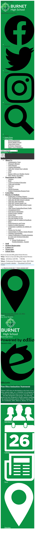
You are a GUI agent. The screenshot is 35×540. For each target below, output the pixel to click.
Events (3, 265)
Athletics (10, 179)
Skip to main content (7, 1)
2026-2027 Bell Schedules (16, 201)
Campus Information (14, 167)
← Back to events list (8, 268)
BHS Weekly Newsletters (15, 175)
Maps (9, 221)
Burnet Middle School (14, 142)
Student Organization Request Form (18, 191)
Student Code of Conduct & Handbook (19, 220)
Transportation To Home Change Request (20, 232)
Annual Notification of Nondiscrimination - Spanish (20, 241)
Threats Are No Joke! (14, 230)
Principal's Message (14, 164)
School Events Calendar (15, 213)
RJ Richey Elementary (14, 146)
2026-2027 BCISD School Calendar (19, 200)
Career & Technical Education (17, 182)
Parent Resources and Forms (16, 223)
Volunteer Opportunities (15, 233)
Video (10, 170)
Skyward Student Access (15, 218)
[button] (8, 139)
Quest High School (14, 144)
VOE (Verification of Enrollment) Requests (21, 198)
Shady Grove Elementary (15, 147)
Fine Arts (11, 186)
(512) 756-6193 (9, 315)
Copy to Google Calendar (8, 263)
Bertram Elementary (14, 141)
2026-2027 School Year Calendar (18, 169)
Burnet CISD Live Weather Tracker (18, 174)
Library (10, 187)
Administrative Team (14, 162)
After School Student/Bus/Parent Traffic (20, 208)
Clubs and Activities (14, 184)
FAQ (9, 172)
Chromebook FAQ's (14, 210)
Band (9, 181)
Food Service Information (15, 211)
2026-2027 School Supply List (17, 203)
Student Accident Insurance (16, 225)
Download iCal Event (24, 263)
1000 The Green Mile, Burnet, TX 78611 (13, 313)
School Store (12, 215)
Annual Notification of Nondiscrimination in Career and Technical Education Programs (20, 236)
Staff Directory (12, 165)
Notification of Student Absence (17, 196)
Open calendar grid (22, 268)
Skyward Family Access (15, 216)
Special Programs (13, 189)
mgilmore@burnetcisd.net (22, 402)
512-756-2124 (9, 402)
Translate (14, 152)
